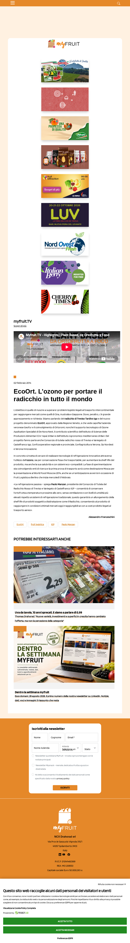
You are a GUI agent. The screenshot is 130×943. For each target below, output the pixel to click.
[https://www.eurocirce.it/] (65, 72)
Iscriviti (65, 787)
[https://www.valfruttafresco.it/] (65, 130)
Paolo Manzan (68, 524)
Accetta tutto (65, 921)
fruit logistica (37, 524)
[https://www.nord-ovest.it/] (65, 246)
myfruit (20, 628)
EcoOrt (20, 524)
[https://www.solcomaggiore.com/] (65, 101)
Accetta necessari (65, 930)
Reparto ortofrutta (27, 549)
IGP (52, 524)
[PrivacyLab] (21, 912)
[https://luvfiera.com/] (65, 217)
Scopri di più (20, 325)
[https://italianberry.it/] (65, 275)
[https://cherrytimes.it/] (65, 304)
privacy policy (63, 778)
